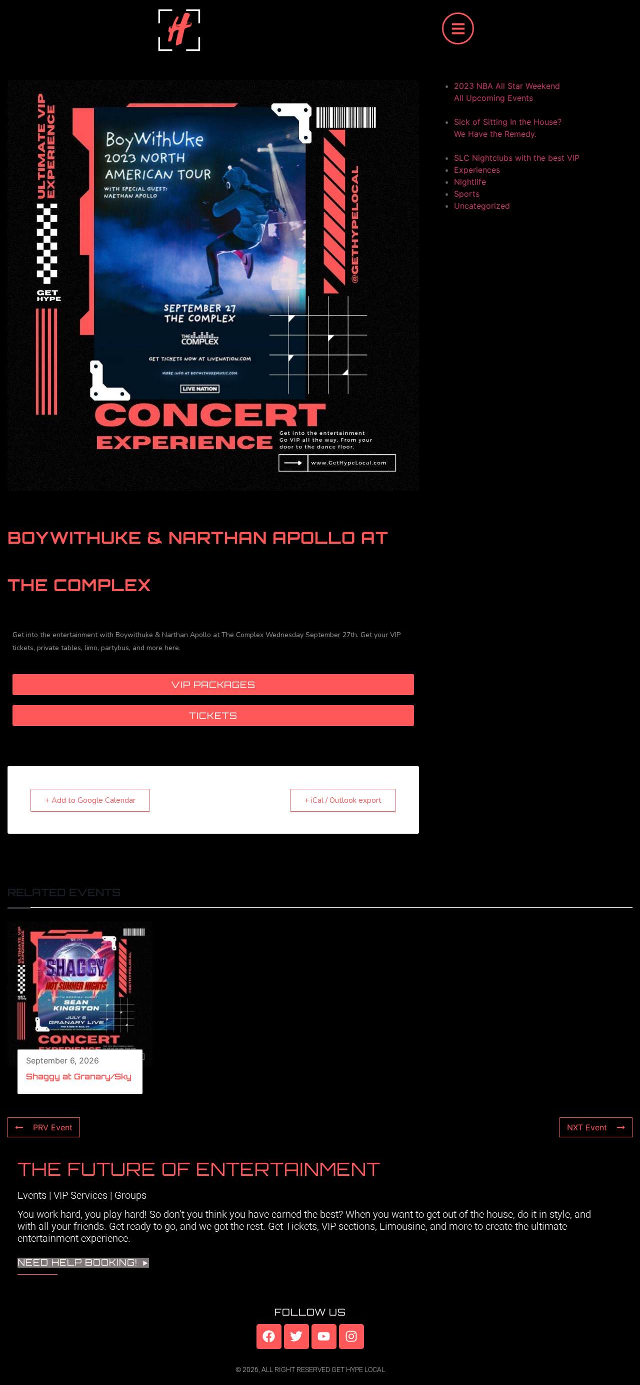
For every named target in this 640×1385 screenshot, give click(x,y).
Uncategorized (482, 206)
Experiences (477, 170)
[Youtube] (324, 1336)
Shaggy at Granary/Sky (79, 1076)
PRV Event (52, 1127)
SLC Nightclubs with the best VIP (517, 158)
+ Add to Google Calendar (90, 800)
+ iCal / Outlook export (343, 800)
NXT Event (587, 1127)
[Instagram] (351, 1336)
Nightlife (470, 182)
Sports (467, 194)
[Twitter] (296, 1336)
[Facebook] (269, 1336)
